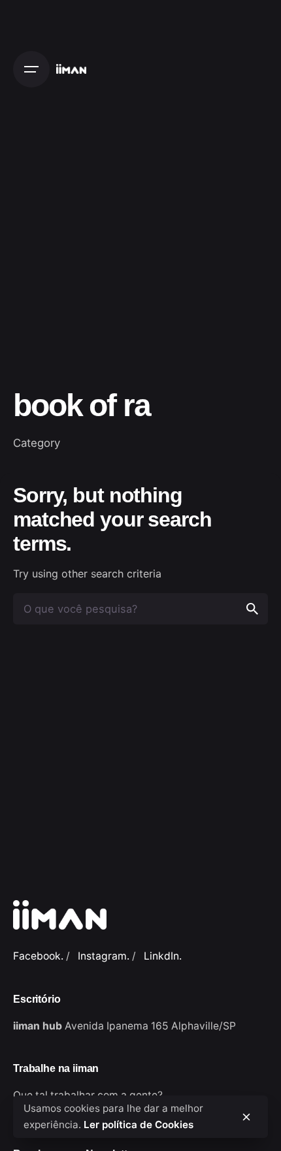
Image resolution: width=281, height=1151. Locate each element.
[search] (252, 608)
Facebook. (38, 956)
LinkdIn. (163, 956)
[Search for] (140, 608)
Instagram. (103, 956)
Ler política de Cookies (138, 1124)
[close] (246, 1117)
